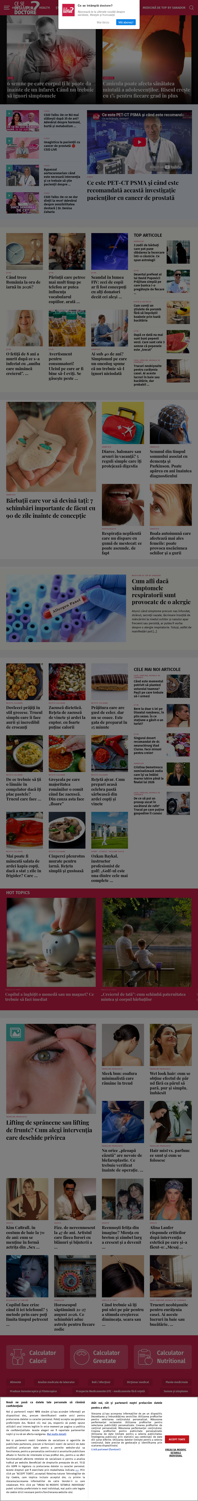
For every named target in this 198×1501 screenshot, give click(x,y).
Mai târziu (103, 22)
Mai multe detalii (56, 1434)
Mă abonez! (126, 22)
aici (77, 1470)
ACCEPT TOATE (177, 1439)
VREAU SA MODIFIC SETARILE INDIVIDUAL (175, 1452)
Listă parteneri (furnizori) (105, 1449)
